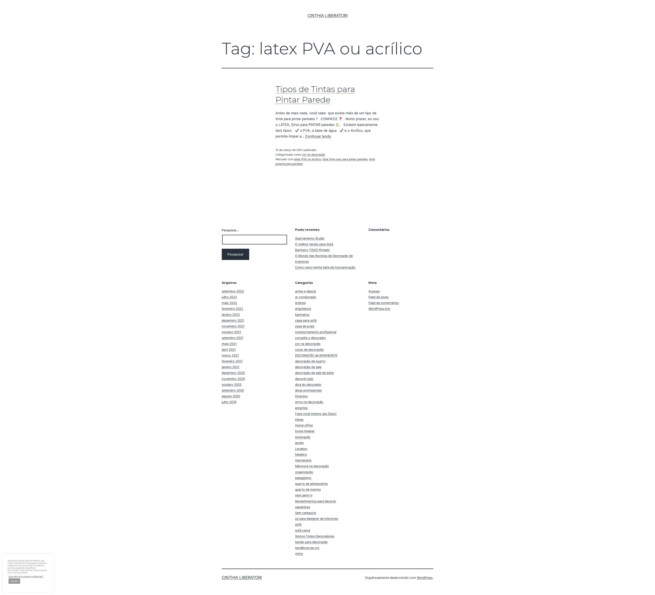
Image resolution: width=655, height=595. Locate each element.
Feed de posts (378, 297)
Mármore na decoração (312, 466)
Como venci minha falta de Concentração (325, 267)
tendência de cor (307, 548)
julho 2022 (229, 297)
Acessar (374, 291)
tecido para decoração (311, 542)
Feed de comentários (383, 303)
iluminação (302, 437)
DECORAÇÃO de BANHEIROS (316, 355)
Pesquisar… (230, 230)
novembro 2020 (233, 379)
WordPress (424, 577)
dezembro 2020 (233, 373)
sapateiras (302, 507)
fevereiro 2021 (232, 361)
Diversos (301, 396)
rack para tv (303, 495)
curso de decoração (309, 349)
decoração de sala (308, 367)
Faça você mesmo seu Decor (316, 414)
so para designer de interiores (316, 518)
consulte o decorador (310, 338)
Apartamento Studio (309, 238)
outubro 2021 (231, 332)
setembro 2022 (233, 291)
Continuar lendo (318, 136)
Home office (304, 425)
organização (304, 472)
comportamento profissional (315, 332)
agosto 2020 (231, 396)
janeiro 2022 (231, 314)
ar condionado (305, 297)
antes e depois (305, 291)
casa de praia (304, 326)
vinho (299, 553)
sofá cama (302, 530)
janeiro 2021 (230, 367)
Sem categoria (305, 513)
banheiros (302, 314)
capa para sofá (306, 320)
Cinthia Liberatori (328, 15)
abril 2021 (229, 349)
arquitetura (303, 308)
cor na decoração (313, 154)
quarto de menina (308, 489)
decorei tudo (304, 379)
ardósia (300, 303)
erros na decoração (309, 402)
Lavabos (301, 449)
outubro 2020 (232, 384)
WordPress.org (379, 308)
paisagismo (303, 478)
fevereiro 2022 (232, 308)
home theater (305, 431)
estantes (301, 408)
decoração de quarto (310, 361)
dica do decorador (308, 384)
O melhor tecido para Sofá (314, 244)
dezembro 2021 (233, 320)
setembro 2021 (232, 338)
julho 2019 (229, 402)
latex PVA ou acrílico (307, 159)
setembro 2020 (233, 390)
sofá (298, 524)
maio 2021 (229, 344)
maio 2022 (229, 303)
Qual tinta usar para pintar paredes (345, 159)
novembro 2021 (233, 326)
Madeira (301, 454)
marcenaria (303, 460)
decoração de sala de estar (314, 373)
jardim (299, 443)
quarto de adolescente (311, 483)
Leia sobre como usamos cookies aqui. (26, 576)
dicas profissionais (308, 390)
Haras (299, 419)
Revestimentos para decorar (315, 501)
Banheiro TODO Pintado (312, 250)
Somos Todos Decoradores (314, 536)
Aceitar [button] (14, 581)
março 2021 (230, 355)
